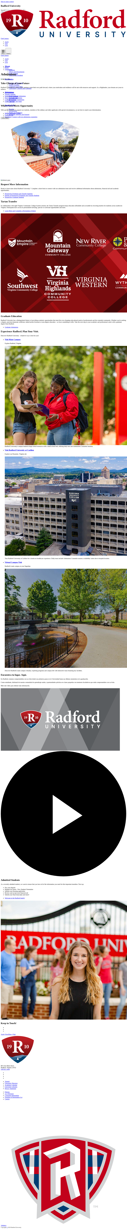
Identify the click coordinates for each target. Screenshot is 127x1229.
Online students (9, 101)
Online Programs (14, 85)
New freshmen (9, 92)
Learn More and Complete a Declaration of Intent (20, 211)
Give (6, 45)
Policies (7, 1092)
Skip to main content (7, 1)
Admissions (8, 69)
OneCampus (5, 38)
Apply (7, 42)
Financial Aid (9, 115)
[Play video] (60, 750)
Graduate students (10, 100)
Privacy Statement (10, 1088)
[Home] (63, 37)
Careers (7, 1099)
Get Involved (13, 111)
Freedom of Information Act (13, 1097)
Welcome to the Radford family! (15, 898)
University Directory (11, 1083)
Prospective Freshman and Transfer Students (19, 194)
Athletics (3, 1225)
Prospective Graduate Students (14, 197)
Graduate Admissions (11, 327)
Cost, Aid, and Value (15, 101)
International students (11, 96)
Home (7, 67)
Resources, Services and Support (19, 114)
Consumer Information (12, 1095)
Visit (6, 44)
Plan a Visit (11, 1034)
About (7, 66)
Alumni (7, 1081)
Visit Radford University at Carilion (19, 450)
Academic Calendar (11, 1085)
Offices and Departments (16, 72)
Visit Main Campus (13, 339)
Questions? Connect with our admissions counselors (21, 117)
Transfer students (10, 94)
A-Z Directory (9, 1094)
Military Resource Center (13, 113)
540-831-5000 (5, 1069)
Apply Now (4, 1034)
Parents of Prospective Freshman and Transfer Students (22, 195)
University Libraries (11, 1087)
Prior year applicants (11, 98)
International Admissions (16, 100)
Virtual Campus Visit (13, 562)
